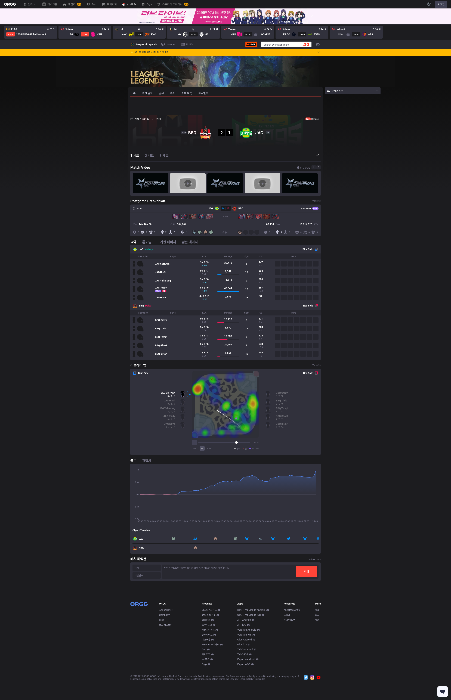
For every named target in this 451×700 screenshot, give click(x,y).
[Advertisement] (225, 106)
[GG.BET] (251, 44)
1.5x (209, 448)
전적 (30, 4)
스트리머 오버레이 (210, 644)
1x (202, 448)
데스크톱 (206, 639)
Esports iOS (243, 664)
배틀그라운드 (208, 629)
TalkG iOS (242, 654)
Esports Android (246, 659)
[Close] (312, 16)
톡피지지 (206, 654)
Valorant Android (246, 629)
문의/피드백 (289, 619)
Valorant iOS (244, 634)
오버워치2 (207, 624)
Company (164, 615)
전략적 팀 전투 (209, 615)
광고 (317, 615)
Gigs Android (244, 639)
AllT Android (244, 619)
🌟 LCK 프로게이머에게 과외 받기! (149, 52)
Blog (161, 619)
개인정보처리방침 (292, 610)
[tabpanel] (225, 302)
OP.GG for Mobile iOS (249, 615)
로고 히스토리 (165, 624)
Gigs (204, 664)
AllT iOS (241, 624)
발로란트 (206, 619)
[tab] (134, 242)
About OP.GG (166, 610)
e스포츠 (205, 659)
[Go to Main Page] (10, 4)
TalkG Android (245, 649)
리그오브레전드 (209, 610)
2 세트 (149, 155)
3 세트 (164, 155)
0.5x (195, 448)
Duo (204, 649)
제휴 (317, 610)
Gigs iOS (242, 644)
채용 (317, 619)
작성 (306, 571)
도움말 (287, 615)
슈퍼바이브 (207, 634)
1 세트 (134, 155)
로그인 (441, 4)
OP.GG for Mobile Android (251, 610)
